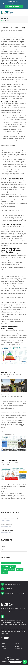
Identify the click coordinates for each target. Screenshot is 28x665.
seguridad (19, 569)
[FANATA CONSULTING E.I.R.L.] (7, 12)
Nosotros (17, 643)
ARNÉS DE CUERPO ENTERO (9, 460)
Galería (17, 646)
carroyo (12, 374)
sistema (5, 572)
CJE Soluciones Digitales (21, 661)
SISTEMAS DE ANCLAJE (8, 372)
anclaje (4, 563)
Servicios (4, 646)
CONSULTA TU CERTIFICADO (14, 7)
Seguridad (19, 30)
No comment (5, 32)
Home (2, 20)
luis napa (12, 30)
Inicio (3, 643)
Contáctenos (18, 648)
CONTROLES (5, 566)
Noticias (4, 648)
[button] (25, 662)
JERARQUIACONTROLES (8, 569)
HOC (13, 566)
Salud (17, 462)
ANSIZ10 (11, 563)
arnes (18, 563)
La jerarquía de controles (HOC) (13, 28)
